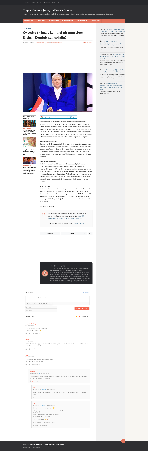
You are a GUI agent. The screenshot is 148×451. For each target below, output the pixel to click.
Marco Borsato (67, 20)
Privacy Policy (56, 2)
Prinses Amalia (82, 20)
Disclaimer (47, 2)
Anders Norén (35, 447)
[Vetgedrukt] (27, 303)
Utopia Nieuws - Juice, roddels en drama (47, 10)
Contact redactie (36, 2)
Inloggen (86, 292)
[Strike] (34, 303)
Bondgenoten (95, 20)
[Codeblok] (44, 303)
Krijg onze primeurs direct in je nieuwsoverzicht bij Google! (59, 117)
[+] (51, 303)
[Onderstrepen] (32, 303)
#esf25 (81, 216)
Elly (27, 355)
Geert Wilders (54, 20)
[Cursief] (29, 303)
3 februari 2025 (56, 43)
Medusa (44, 389)
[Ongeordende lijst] (39, 303)
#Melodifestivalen (53, 218)
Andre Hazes (41, 20)
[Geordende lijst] (37, 303)
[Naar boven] (123, 441)
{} (48, 303)
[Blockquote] (41, 303)
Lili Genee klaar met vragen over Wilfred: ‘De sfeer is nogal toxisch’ (112, 56)
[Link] (46, 303)
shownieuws (28, 20)
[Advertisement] (57, 59)
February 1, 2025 (78, 223)
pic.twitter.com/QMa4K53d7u (75, 218)
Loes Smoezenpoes (42, 43)
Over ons (26, 2)
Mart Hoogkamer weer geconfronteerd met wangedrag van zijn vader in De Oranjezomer (111, 43)
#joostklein (62, 218)
